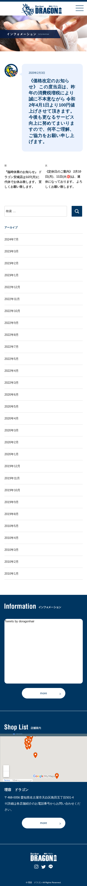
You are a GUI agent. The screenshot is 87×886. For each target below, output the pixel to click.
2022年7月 (11, 346)
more (43, 693)
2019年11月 (12, 478)
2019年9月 (11, 502)
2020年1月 (11, 454)
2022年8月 (11, 334)
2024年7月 (11, 239)
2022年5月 (11, 358)
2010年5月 (11, 526)
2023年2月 (11, 263)
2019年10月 (12, 490)
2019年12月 (12, 466)
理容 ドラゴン (35, 882)
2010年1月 (11, 573)
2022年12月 (12, 287)
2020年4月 (11, 418)
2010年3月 (11, 549)
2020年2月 (11, 442)
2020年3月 (11, 430)
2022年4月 (11, 370)
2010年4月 (11, 537)
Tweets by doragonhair (19, 621)
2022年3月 (11, 382)
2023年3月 (11, 251)
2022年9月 (11, 322)
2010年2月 (11, 561)
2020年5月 (11, 406)
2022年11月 (12, 299)
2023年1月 (11, 275)
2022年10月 (12, 311)
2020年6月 (11, 394)
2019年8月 (11, 514)
